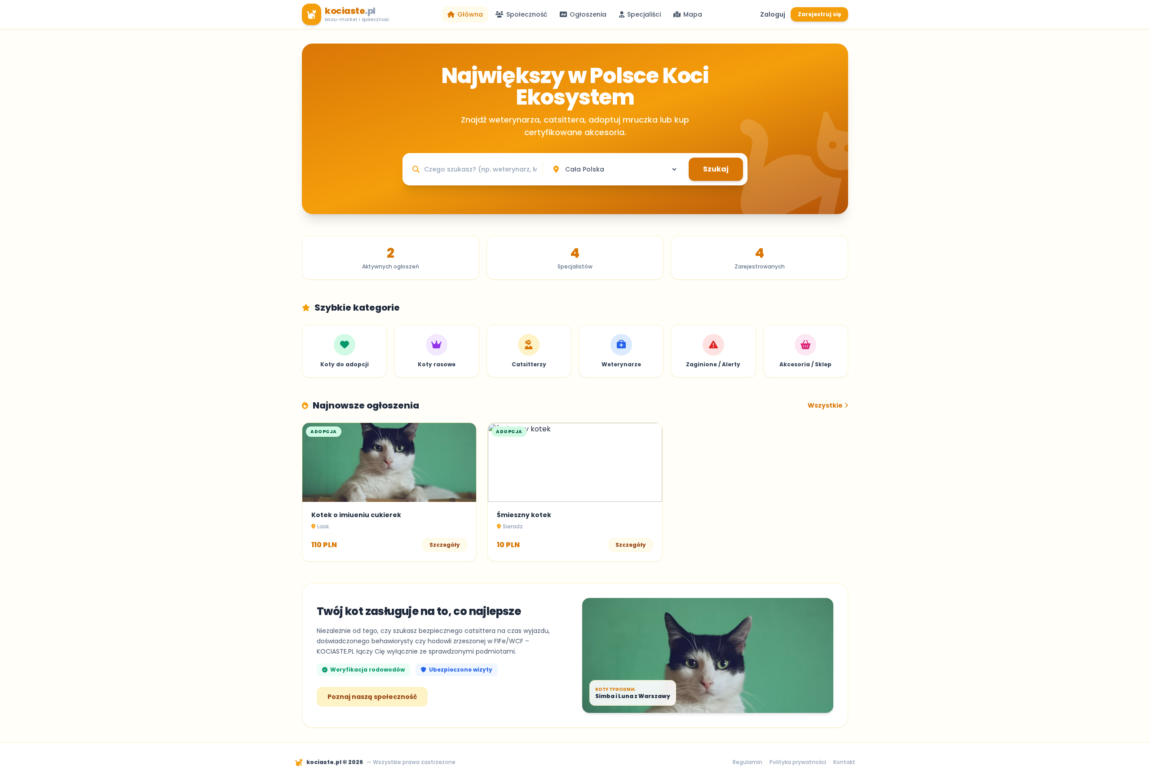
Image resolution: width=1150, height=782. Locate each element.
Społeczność (526, 14)
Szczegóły (444, 545)
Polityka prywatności (798, 762)
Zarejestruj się (819, 14)
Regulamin (747, 762)
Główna (470, 14)
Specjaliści (644, 14)
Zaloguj (772, 14)
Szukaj (716, 169)
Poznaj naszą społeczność (372, 696)
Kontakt (844, 762)
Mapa (692, 14)
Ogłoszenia (588, 14)
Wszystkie (825, 405)
